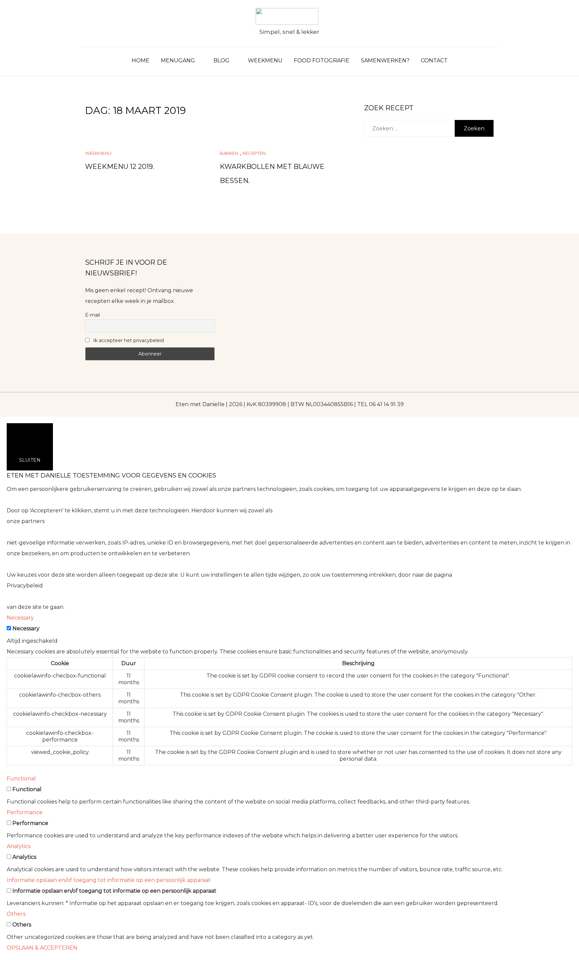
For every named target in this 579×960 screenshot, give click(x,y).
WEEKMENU (265, 60)
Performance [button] (25, 812)
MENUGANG (178, 60)
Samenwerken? (385, 60)
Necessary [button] (20, 618)
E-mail (92, 315)
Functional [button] (21, 778)
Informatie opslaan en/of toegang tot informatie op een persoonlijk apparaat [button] (109, 880)
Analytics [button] (18, 846)
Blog (221, 60)
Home (140, 60)
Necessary (26, 628)
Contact (434, 60)
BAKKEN (229, 153)
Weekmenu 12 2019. (119, 167)
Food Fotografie (321, 60)
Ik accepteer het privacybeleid (128, 340)
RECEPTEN (254, 153)
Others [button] (16, 914)
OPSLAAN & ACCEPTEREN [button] (42, 948)
